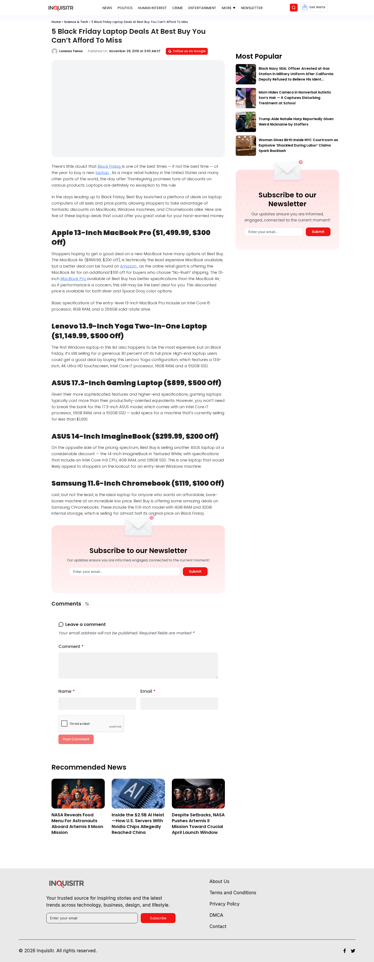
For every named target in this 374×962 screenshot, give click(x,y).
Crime (177, 7)
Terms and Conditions (233, 892)
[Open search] (294, 7)
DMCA (216, 915)
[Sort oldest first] (87, 603)
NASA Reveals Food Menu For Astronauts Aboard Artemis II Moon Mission (77, 823)
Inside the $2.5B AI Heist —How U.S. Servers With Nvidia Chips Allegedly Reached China (138, 823)
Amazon (128, 266)
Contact (218, 926)
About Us (219, 881)
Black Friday (110, 166)
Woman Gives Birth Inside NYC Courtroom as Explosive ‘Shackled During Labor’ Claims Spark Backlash (298, 145)
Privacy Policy (225, 904)
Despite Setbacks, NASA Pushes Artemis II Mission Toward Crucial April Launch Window (198, 823)
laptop (102, 172)
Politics (125, 7)
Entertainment (202, 7)
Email (148, 691)
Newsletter (252, 7)
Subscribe (158, 918)
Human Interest (152, 7)
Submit (195, 571)
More (227, 7)
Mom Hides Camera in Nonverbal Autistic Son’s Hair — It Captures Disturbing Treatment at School (295, 98)
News (107, 7)
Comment (71, 646)
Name (66, 691)
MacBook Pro (73, 278)
